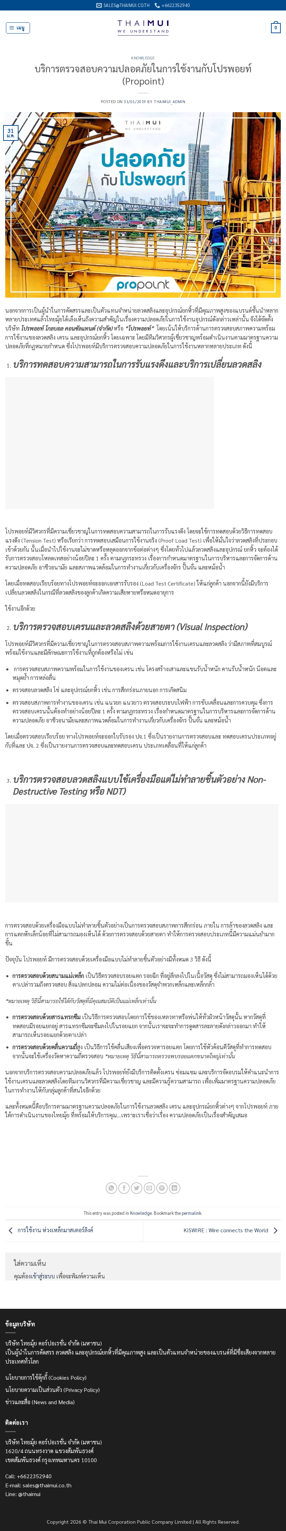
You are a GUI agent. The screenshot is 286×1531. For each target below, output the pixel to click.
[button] (18, 28)
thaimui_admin (169, 101)
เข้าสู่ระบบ (43, 1276)
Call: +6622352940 (28, 1476)
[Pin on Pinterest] (162, 1188)
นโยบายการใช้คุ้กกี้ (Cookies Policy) (45, 1377)
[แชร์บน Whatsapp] (111, 1188)
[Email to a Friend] (149, 1188)
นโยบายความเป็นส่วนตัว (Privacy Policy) (52, 1389)
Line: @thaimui (22, 1493)
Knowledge (143, 57)
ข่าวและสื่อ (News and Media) (40, 1402)
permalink (191, 1213)
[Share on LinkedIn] (174, 1188)
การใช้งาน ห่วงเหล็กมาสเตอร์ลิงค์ (54, 1230)
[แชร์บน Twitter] (136, 1188)
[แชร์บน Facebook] (124, 1188)
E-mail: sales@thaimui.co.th (38, 1485)
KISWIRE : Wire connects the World (226, 1230)
